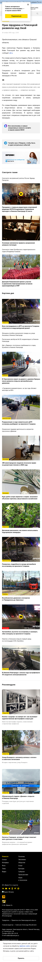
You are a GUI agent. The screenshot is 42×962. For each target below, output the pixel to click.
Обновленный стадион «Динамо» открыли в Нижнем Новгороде (18, 795)
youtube (6, 888)
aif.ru (11, 53)
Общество (21, 862)
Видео (4, 871)
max (18, 888)
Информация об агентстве (10, 940)
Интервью (5, 862)
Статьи (4, 859)
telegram (9, 888)
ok (12, 888)
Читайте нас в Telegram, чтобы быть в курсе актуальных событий (21, 144)
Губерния (21, 871)
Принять (21, 958)
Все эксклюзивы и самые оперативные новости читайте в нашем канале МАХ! (19, 128)
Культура (21, 868)
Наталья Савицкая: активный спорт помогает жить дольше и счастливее (19, 836)
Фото (3, 865)
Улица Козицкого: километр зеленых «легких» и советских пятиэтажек (19, 756)
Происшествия (23, 874)
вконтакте (3, 888)
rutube (15, 888)
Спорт (20, 865)
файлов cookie (25, 946)
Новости (5, 856)
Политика (21, 856)
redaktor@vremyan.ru (12, 935)
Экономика (22, 859)
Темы (4, 868)
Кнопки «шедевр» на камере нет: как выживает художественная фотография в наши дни (19, 716)
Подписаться (16, 16)
